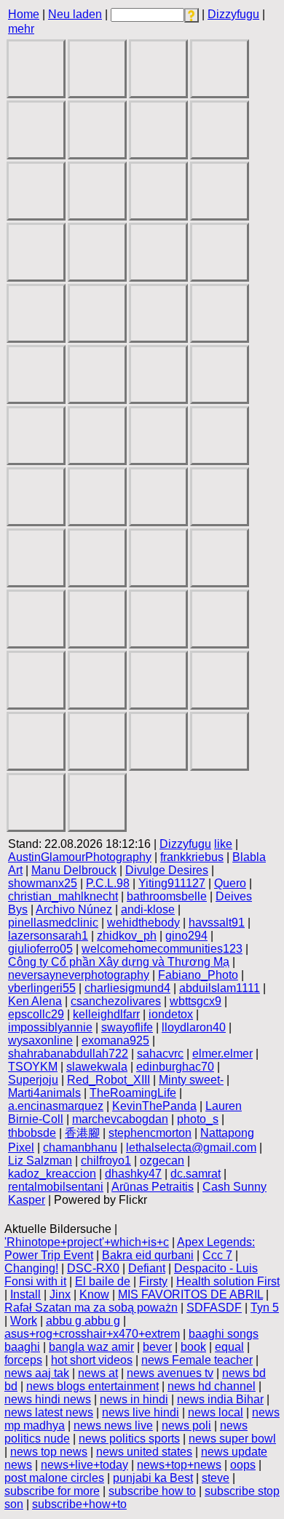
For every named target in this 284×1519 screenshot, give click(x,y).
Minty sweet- (191, 1080)
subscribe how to (152, 1491)
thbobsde (32, 1133)
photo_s (197, 1119)
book (193, 1347)
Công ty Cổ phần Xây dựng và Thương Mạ (118, 962)
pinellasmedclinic (53, 922)
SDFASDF (214, 1307)
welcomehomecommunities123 (162, 949)
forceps (23, 1360)
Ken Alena (35, 1001)
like (223, 844)
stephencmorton (150, 1133)
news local (215, 1412)
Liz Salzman (40, 1160)
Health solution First (228, 1281)
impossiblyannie (50, 1027)
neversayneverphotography (78, 975)
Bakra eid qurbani (148, 1255)
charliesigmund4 (127, 988)
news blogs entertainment (92, 1386)
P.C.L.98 (108, 883)
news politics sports (129, 1438)
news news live (113, 1425)
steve (215, 1478)
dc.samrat (195, 1173)
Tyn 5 (265, 1307)
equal (229, 1347)
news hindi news (47, 1399)
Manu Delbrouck (74, 870)
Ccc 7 (217, 1255)
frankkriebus (192, 857)
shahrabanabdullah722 (68, 1053)
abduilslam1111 (219, 988)
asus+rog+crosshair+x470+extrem (92, 1334)
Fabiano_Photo (198, 975)
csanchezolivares (116, 1001)
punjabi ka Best (153, 1478)
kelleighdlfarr (106, 1014)
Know (94, 1294)
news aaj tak (36, 1373)
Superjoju (33, 1080)
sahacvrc (160, 1053)
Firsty (153, 1281)
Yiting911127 (171, 883)
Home (23, 14)
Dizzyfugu (233, 14)
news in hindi (134, 1399)
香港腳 (82, 1133)
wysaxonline (40, 1040)
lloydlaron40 (194, 1027)
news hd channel (211, 1386)
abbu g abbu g (83, 1320)
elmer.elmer (222, 1053)
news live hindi (140, 1412)
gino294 (186, 935)
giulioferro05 (40, 949)
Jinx (60, 1294)
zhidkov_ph (127, 935)
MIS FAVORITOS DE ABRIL (190, 1294)
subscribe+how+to (79, 1504)
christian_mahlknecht (63, 896)
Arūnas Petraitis (152, 1187)
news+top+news (179, 1465)
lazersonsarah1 (48, 935)
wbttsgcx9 (195, 1001)
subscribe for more (52, 1491)
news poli (186, 1425)
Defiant (146, 1268)
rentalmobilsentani (55, 1187)
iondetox (171, 1014)
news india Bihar (220, 1399)
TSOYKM (33, 1066)
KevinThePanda (154, 1106)
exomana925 (115, 1040)
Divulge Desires (166, 870)
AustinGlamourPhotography (79, 857)
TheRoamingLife (133, 1093)
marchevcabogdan (120, 1119)
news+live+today (84, 1465)
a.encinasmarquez (55, 1106)
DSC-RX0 (93, 1268)
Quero (230, 883)
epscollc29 (36, 1014)
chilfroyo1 (106, 1160)
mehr (21, 29)
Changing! (31, 1268)
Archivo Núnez (74, 909)
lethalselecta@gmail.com (191, 1147)
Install (25, 1294)
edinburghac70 (175, 1066)
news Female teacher (197, 1360)
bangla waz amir (91, 1347)
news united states (144, 1451)
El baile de (102, 1281)
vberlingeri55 (42, 988)
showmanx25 (42, 883)
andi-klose (148, 909)
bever (157, 1347)
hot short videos (92, 1360)
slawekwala (96, 1066)
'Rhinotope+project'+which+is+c (86, 1242)
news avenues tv (170, 1373)
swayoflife (127, 1027)
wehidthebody (143, 922)
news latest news (48, 1412)
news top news (48, 1451)
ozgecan (162, 1160)
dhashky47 (133, 1173)
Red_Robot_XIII (108, 1080)
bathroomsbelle (167, 896)
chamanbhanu (80, 1147)
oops (243, 1465)
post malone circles (54, 1478)
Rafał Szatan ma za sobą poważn (91, 1307)
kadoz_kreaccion (52, 1173)
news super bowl (232, 1438)
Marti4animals (44, 1093)
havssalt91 (217, 922)
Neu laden (75, 14)
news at (98, 1373)
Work (23, 1320)
